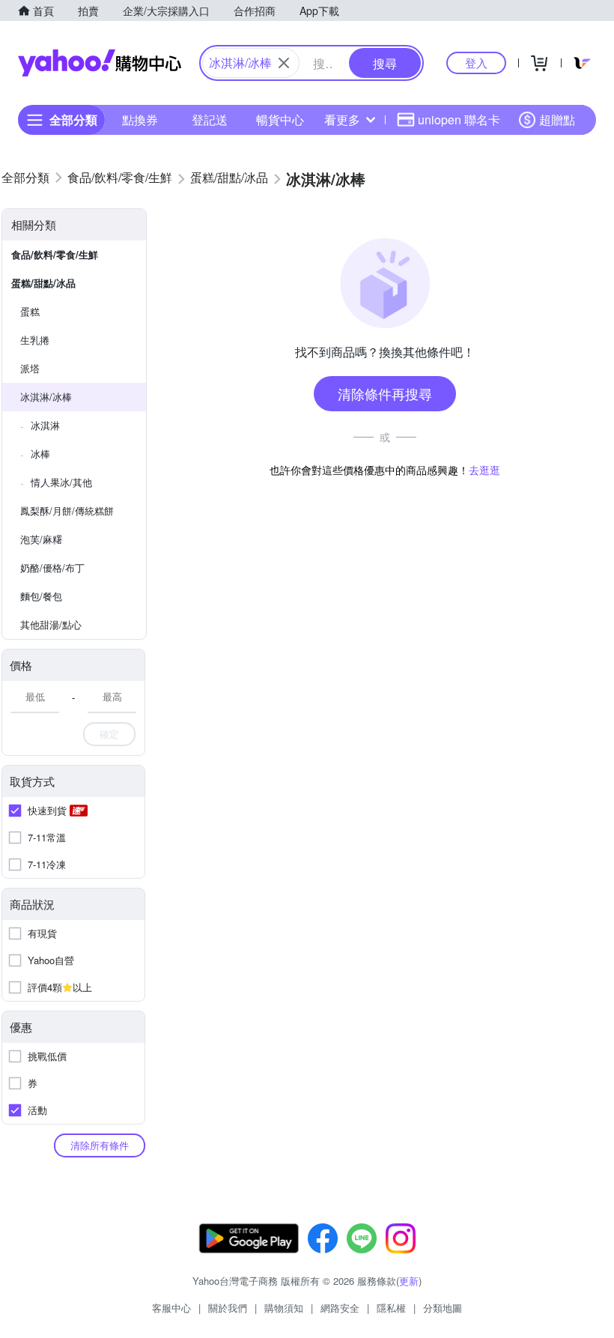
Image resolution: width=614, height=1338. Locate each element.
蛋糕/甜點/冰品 (43, 283)
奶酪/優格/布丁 (52, 567)
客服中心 (171, 1308)
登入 (476, 62)
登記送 (210, 119)
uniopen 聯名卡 (459, 119)
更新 (409, 1281)
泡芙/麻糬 (41, 539)
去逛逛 (484, 469)
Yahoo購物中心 (99, 63)
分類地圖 (442, 1308)
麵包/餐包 (41, 596)
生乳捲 (34, 340)
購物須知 (283, 1308)
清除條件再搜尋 (385, 393)
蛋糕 (30, 311)
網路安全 (339, 1308)
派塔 (30, 368)
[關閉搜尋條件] (284, 63)
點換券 (140, 119)
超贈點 (557, 119)
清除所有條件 (99, 1145)
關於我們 (227, 1308)
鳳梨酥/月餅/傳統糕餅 (67, 510)
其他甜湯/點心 (51, 624)
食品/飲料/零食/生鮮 (54, 254)
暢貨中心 (280, 119)
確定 (109, 734)
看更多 (342, 119)
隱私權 (391, 1308)
